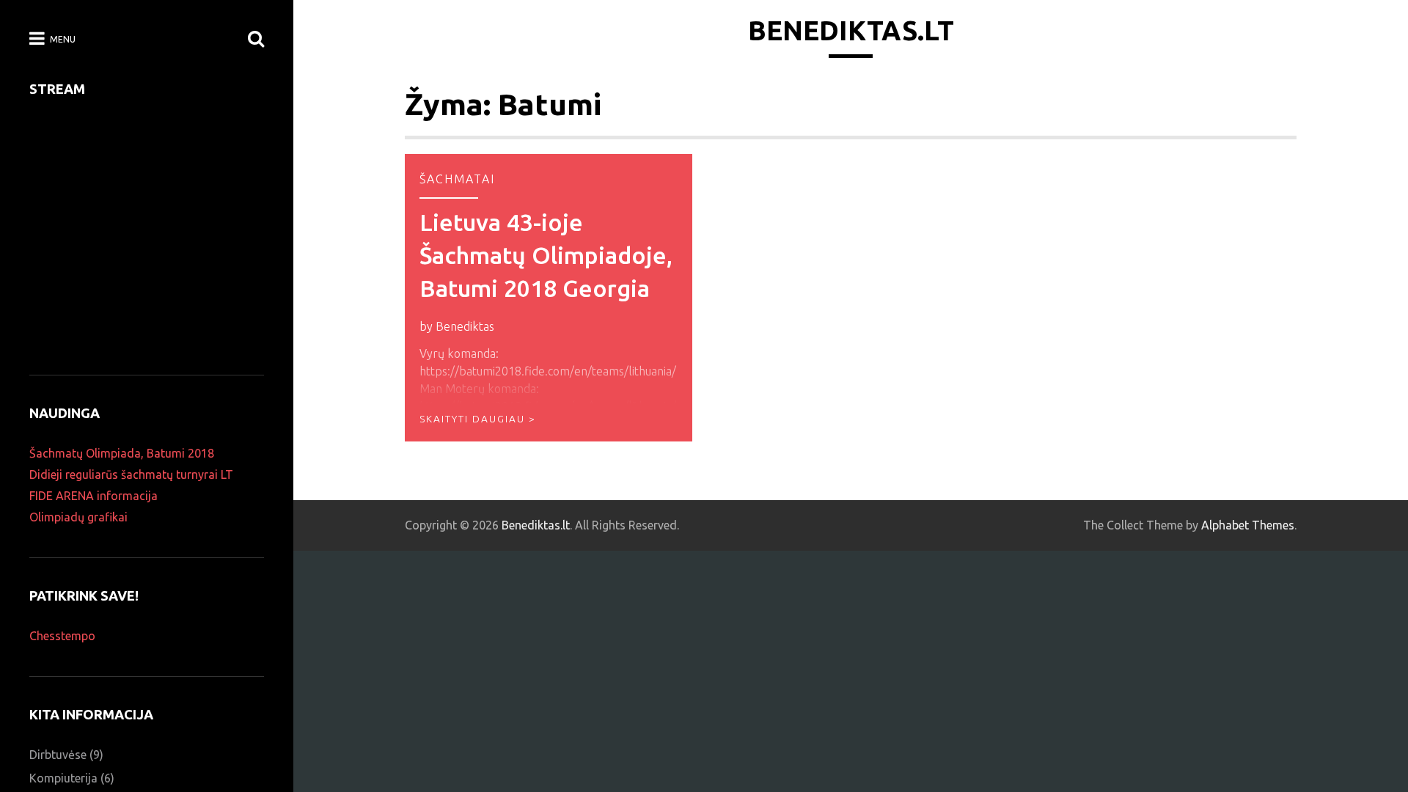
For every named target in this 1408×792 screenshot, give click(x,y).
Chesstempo (62, 635)
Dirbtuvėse (58, 754)
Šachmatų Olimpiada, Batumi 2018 (121, 453)
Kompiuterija (63, 778)
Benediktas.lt (851, 30)
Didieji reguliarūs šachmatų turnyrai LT (131, 474)
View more (548, 297)
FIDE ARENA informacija (93, 495)
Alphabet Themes (1247, 525)
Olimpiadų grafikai (78, 517)
